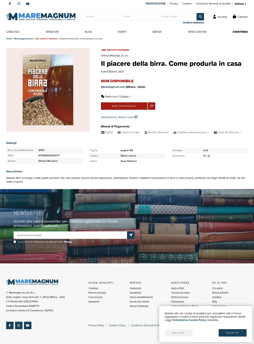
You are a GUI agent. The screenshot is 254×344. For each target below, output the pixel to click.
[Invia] (130, 235)
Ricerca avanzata (97, 292)
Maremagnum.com (23, 38)
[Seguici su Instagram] (18, 3)
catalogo (13, 32)
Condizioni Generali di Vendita (213, 4)
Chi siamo (217, 288)
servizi (156, 32)
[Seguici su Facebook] (10, 3)
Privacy (174, 4)
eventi (122, 32)
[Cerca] (200, 16)
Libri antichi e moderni (46, 38)
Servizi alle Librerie (139, 301)
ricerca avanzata (193, 22)
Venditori (216, 297)
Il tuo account (95, 297)
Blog (214, 301)
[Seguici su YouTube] (27, 3)
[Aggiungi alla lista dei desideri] (151, 106)
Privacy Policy (96, 325)
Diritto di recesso (179, 297)
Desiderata (135, 292)
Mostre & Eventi (220, 292)
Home (9, 38)
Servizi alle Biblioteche (141, 297)
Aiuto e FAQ (177, 288)
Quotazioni (135, 288)
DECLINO (179, 333)
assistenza (240, 32)
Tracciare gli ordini (180, 292)
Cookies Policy (117, 325)
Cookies (187, 4)
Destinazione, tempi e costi (117, 117)
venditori (52, 32)
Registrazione (156, 4)
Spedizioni (94, 301)
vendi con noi (197, 32)
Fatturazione (177, 301)
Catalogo (93, 288)
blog (88, 32)
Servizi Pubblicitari (139, 306)
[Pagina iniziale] (40, 16)
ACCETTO (232, 333)
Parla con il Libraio (116, 96)
